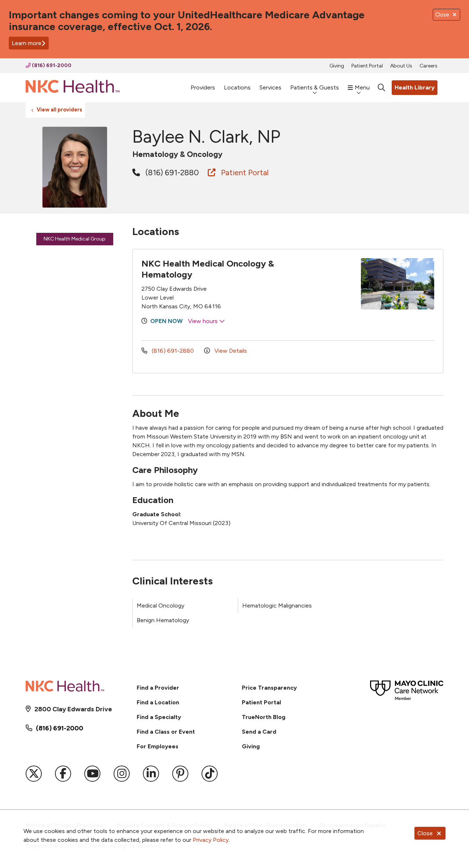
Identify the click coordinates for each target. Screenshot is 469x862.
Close (425, 833)
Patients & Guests (314, 87)
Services (270, 87)
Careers (428, 66)
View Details (230, 350)
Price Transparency (269, 687)
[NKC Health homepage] (72, 88)
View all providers (59, 109)
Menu (362, 87)
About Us (401, 66)
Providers (203, 87)
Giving (336, 66)
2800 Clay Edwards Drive (73, 709)
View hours (203, 321)
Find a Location (158, 702)
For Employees (157, 746)
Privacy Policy (211, 839)
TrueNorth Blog (263, 717)
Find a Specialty (159, 717)
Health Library (415, 87)
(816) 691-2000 (51, 65)
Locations (237, 87)
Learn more (26, 43)
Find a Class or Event (166, 731)
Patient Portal (367, 66)
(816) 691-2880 (171, 172)
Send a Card (259, 731)
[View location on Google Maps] (320, 283)
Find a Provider (158, 687)
